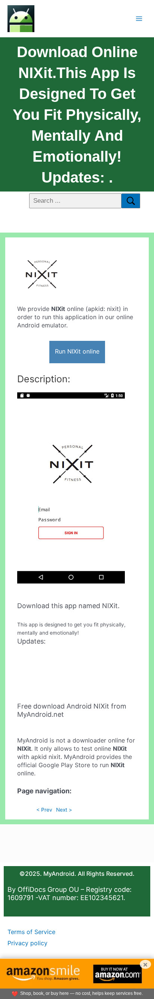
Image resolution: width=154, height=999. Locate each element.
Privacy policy (27, 943)
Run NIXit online (77, 351)
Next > (64, 810)
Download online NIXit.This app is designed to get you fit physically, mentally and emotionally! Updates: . (77, 115)
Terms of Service (31, 932)
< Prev (44, 810)
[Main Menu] (139, 18)
